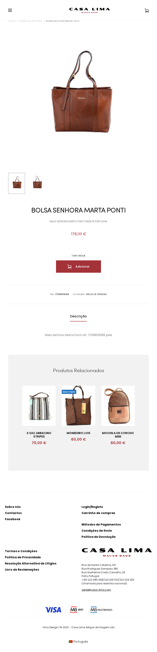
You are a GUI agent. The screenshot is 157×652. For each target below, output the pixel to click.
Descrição (78, 316)
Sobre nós (13, 507)
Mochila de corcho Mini (118, 435)
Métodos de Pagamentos (101, 524)
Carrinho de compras (98, 513)
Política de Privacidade (23, 557)
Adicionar (82, 266)
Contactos (13, 513)
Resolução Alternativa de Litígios (30, 563)
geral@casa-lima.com (96, 590)
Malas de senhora (96, 294)
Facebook (12, 519)
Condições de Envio (97, 531)
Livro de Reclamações (22, 570)
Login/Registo (92, 507)
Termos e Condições (21, 551)
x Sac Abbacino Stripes (39, 435)
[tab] (78, 316)
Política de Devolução (99, 537)
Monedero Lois (78, 433)
